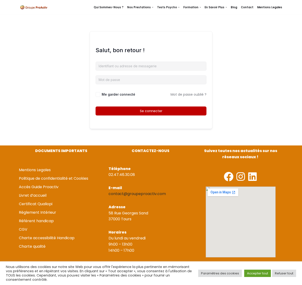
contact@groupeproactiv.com (137, 193)
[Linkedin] (252, 176)
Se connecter (151, 111)
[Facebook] (229, 176)
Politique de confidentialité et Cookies (53, 178)
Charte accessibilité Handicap (47, 238)
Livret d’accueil (32, 195)
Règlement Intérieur (37, 212)
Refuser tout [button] (284, 273)
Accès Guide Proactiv (39, 187)
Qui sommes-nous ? (108, 7)
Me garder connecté (118, 94)
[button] (152, 7)
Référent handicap (36, 221)
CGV (23, 229)
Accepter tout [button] (257, 273)
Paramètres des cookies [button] (220, 273)
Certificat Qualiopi (35, 204)
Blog (234, 7)
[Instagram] (240, 176)
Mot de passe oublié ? (188, 94)
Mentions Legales (269, 7)
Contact (247, 7)
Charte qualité (32, 246)
